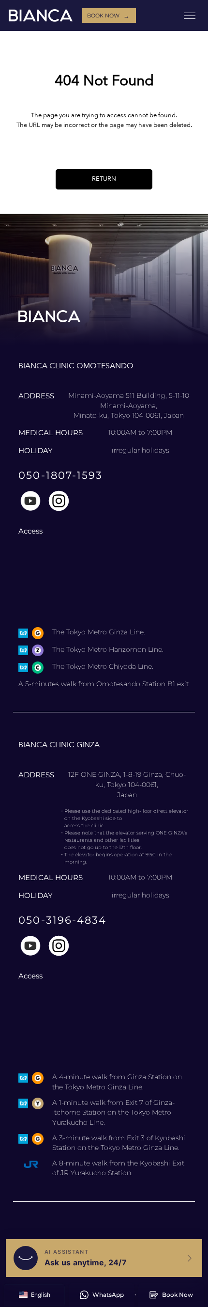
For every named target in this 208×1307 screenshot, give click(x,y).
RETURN (104, 178)
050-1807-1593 (60, 475)
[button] (34, 1295)
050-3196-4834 (62, 920)
